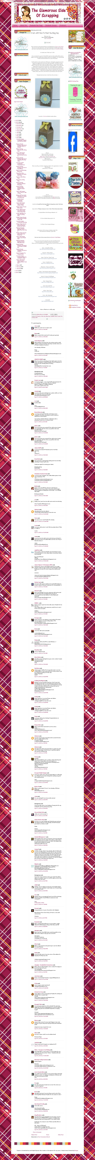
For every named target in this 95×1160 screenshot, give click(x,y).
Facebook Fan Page (36, 25)
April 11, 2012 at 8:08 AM (41, 397)
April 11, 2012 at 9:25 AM (41, 455)
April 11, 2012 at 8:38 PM (41, 926)
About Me (23, 25)
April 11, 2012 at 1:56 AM (41, 329)
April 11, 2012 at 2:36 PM (41, 799)
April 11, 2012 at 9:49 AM (41, 482)
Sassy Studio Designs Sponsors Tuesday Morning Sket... (21, 159)
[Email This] (51, 314)
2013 (17, 120)
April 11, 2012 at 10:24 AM (41, 514)
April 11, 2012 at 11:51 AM (41, 653)
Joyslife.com (41, 157)
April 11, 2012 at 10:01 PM (41, 979)
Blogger (76, 1150)
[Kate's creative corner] (74, 233)
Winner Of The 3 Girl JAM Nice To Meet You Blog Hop (21, 196)
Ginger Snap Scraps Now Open (21, 207)
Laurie (36, 525)
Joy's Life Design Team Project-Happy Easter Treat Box (21, 261)
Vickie (36, 952)
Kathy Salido (38, 724)
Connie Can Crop (39, 992)
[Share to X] (54, 314)
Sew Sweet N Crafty (39, 1104)
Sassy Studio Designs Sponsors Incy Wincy (21, 167)
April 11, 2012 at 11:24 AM (41, 636)
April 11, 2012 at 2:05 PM (41, 782)
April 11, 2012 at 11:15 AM (41, 586)
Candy (36, 696)
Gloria (36, 1032)
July (17, 132)
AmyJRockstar (38, 1115)
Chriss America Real (39, 819)
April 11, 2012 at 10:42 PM (41, 988)
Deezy (36, 640)
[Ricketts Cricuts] (75, 297)
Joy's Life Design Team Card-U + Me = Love (21, 192)
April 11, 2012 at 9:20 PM (41, 948)
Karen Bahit (37, 459)
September (19, 128)
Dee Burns (37, 668)
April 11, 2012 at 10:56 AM (41, 560)
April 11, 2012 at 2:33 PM (41, 792)
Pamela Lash (38, 380)
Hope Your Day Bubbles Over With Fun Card (21, 174)
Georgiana (37, 930)
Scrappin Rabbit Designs (41, 772)
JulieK (36, 884)
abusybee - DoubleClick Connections (44, 965)
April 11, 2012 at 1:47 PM (41, 752)
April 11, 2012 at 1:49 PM (41, 769)
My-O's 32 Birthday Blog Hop (21, 171)
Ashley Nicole (40, 314)
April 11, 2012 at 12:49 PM (41, 732)
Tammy (36, 756)
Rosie (36, 628)
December (19, 123)
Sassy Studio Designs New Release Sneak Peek (20, 188)
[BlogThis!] (52, 314)
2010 (17, 272)
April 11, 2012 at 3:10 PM (41, 815)
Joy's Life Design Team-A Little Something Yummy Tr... (21, 154)
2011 (16, 270)
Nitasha (36, 1020)
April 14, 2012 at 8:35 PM (41, 1111)
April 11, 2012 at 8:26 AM (41, 408)
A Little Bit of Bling (59, 49)
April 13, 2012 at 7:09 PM (41, 1100)
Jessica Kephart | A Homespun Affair (43, 564)
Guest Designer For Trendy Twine (21, 253)
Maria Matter (38, 657)
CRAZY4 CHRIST (39, 359)
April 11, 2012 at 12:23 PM (41, 676)
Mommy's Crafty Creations (41, 1059)
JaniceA (36, 391)
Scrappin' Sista (38, 1004)
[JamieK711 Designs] (74, 203)
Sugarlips (37, 649)
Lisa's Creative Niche (40, 1072)
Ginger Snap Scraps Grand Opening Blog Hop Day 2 (21, 225)
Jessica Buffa (38, 447)
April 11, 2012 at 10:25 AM (41, 521)
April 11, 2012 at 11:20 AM (41, 624)
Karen (36, 1091)
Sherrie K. (37, 590)
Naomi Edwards (38, 412)
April (17, 137)
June (17, 134)
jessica (36, 425)
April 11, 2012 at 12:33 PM (41, 720)
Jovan (36, 326)
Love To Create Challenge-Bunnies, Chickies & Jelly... (21, 257)
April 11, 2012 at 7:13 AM (41, 367)
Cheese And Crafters (59, 46)
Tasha (36, 518)
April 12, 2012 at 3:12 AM (41, 1045)
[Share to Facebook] (55, 314)
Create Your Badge (71, 152)
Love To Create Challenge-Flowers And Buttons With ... (21, 141)
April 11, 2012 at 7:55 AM (41, 376)
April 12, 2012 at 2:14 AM (41, 1038)
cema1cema (37, 976)
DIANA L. (37, 603)
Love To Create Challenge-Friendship (20, 200)
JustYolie (37, 1042)
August (18, 130)
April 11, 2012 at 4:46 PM (41, 860)
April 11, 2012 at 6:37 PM (41, 880)
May (17, 135)
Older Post (60, 1134)
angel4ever (37, 550)
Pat (35, 1083)
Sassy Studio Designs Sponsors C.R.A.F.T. (21, 250)
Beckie (36, 486)
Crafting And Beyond (40, 680)
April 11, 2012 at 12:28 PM (41, 702)
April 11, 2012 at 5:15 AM (41, 355)
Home (15, 25)
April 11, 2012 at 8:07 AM (41, 387)
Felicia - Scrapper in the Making (42, 1049)
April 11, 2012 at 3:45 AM (41, 336)
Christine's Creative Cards (41, 473)
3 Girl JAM (48, 38)
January (18, 268)
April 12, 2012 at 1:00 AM (41, 1016)
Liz (35, 499)
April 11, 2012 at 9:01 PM (41, 940)
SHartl (36, 944)
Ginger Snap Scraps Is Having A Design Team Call (21, 218)
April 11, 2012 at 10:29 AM (41, 532)
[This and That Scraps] (75, 267)
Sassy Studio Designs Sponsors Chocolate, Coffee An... (21, 246)
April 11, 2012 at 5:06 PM (41, 871)
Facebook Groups (51, 25)
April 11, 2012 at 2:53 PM (41, 808)
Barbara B (37, 786)
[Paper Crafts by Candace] (75, 188)
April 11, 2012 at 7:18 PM (41, 904)
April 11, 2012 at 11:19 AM (41, 613)
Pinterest (63, 25)
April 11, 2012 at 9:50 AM (41, 495)
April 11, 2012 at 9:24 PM (41, 961)
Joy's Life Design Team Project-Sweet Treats (20, 204)
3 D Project (37, 316)
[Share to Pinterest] (56, 314)
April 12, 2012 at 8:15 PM (41, 1079)
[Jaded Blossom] (21, 50)
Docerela (37, 908)
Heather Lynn (38, 582)
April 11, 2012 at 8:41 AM (41, 421)
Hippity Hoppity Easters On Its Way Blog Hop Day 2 (21, 229)
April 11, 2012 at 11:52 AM (41, 664)
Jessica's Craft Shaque (55, 237)
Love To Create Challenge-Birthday (21, 222)
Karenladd (37, 921)
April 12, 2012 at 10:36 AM (42, 1055)
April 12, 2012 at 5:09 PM (41, 1068)
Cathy (36, 983)
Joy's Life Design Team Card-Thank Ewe (21, 237)
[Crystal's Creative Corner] (75, 221)
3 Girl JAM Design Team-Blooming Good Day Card (20, 210)
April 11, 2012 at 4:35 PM (41, 845)
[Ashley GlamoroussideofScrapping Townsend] (72, 151)
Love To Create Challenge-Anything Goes (20, 163)
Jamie (36, 536)
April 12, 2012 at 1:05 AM (41, 1028)
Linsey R (37, 849)
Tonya (36, 716)
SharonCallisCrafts (39, 812)
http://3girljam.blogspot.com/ (48, 301)
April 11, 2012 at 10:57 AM (41, 578)
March (18, 265)
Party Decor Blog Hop (20, 180)
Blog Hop (48, 316)
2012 (17, 122)
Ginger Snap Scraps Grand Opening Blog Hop (21, 233)
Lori (35, 401)
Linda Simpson (38, 340)
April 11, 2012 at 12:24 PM (41, 692)
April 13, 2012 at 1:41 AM (41, 1087)
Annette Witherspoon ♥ (40, 836)
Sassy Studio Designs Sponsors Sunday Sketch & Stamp (21, 145)
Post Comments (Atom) (44, 1136)
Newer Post (34, 1134)
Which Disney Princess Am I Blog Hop (21, 150)
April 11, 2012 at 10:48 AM (41, 546)
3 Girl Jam (45, 116)
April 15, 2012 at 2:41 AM (41, 1129)
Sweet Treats (57, 316)
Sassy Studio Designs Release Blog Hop (20, 183)
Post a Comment (37, 1132)
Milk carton (42, 156)
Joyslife (52, 316)
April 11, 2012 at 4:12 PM (41, 833)
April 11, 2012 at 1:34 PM (41, 743)
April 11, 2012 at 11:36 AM (41, 645)
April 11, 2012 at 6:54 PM (41, 890)
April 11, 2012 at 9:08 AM (41, 432)
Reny (36, 333)
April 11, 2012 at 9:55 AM (41, 505)
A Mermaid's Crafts (39, 902)
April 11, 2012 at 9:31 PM (41, 972)
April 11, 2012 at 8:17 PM (41, 917)
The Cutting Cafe (51, 156)
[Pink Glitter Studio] (75, 250)
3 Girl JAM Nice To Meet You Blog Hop (21, 214)
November (19, 125)
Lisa (36, 894)
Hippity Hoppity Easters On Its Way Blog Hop (20, 241)
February (18, 266)
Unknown (37, 509)
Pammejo (37, 617)
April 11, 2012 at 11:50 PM (41, 1000)
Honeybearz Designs (76, 307)
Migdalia (37, 864)
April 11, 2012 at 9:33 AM (41, 469)
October (18, 127)
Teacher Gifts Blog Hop (20, 177)
